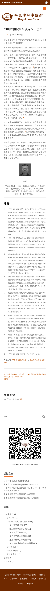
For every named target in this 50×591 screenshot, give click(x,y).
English (30, 583)
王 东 (7, 35)
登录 (21, 399)
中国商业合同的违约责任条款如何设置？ (21, 484)
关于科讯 (13, 578)
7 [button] (25, 131)
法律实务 (7, 514)
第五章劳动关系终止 (18, 539)
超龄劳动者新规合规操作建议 (16, 480)
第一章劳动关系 (16, 525)
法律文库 (7, 557)
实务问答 (10, 518)
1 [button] (33, 67)
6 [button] (23, 117)
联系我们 (20, 583)
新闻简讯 (7, 561)
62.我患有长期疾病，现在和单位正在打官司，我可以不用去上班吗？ (14, 376)
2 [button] (25, 76)
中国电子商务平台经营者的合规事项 (19, 494)
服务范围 (23, 578)
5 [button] (19, 114)
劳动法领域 (11, 554)
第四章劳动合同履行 (18, 536)
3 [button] (19, 83)
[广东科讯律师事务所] (23, 16)
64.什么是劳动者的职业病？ (36, 374)
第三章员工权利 (35, 360)
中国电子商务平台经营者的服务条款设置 (21, 497)
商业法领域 (11, 547)
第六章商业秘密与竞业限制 (21, 543)
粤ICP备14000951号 (38, 575)
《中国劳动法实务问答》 (19, 360)
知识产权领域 (12, 550)
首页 (5, 578)
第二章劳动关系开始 (18, 528)
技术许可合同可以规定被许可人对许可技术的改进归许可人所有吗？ (25, 489)
